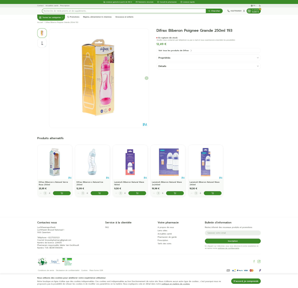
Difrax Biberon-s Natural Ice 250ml (89, 183)
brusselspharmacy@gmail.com (58, 240)
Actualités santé (52, 5)
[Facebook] (254, 261)
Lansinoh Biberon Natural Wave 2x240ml (167, 183)
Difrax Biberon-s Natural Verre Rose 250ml (53, 183)
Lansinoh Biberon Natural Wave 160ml (129, 183)
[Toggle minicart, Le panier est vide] (249, 11)
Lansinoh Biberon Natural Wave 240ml (205, 183)
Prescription (64, 5)
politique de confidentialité (228, 248)
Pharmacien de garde (167, 237)
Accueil (40, 22)
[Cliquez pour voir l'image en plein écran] (99, 78)
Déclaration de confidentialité (67, 270)
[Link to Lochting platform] (260, 270)
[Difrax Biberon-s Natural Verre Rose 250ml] (54, 162)
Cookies (84, 270)
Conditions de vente (46, 270)
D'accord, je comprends (246, 281)
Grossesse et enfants (124, 17)
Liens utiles (162, 230)
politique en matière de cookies (176, 284)
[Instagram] (259, 261)
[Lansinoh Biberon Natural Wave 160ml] (130, 162)
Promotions (74, 17)
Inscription (233, 241)
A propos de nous (166, 227)
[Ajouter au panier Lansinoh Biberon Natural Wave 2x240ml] (175, 193)
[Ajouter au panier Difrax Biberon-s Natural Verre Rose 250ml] (62, 193)
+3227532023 (53, 237)
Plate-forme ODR (96, 270)
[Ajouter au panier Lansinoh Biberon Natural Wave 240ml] (213, 193)
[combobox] (124, 11)
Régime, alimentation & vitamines (97, 17)
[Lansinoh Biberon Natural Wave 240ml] (205, 162)
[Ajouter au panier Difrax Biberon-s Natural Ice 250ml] (99, 193)
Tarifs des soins (164, 243)
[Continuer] (146, 78)
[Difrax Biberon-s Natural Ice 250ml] (92, 162)
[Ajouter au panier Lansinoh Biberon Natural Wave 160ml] (137, 193)
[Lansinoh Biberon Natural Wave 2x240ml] (168, 162)
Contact (40, 5)
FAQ (107, 227)
